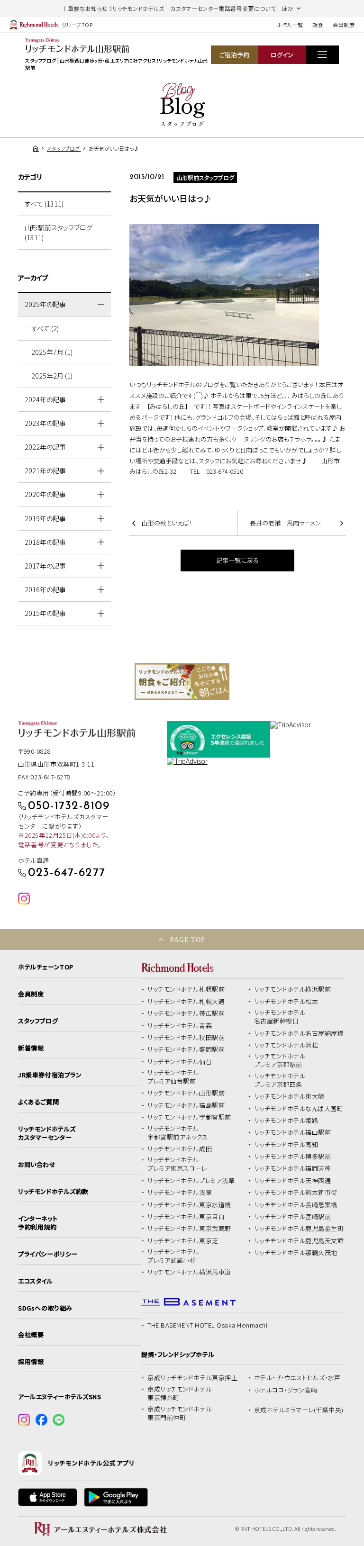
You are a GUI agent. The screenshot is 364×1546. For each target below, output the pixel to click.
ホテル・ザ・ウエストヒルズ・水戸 (297, 1378)
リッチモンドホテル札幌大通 (186, 1001)
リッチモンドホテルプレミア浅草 (191, 1180)
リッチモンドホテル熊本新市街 (295, 1192)
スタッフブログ (38, 1021)
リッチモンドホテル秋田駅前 (186, 1037)
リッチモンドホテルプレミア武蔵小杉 (173, 1256)
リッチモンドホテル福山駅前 (292, 1132)
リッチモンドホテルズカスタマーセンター (46, 1133)
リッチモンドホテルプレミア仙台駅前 (173, 1076)
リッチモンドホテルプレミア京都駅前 (280, 1060)
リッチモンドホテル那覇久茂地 (295, 1252)
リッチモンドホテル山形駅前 (186, 1093)
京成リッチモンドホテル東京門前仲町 (179, 1413)
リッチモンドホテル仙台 (179, 1062)
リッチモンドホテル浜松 (286, 1045)
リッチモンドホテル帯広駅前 (186, 1013)
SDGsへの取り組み (45, 1308)
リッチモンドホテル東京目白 (186, 1216)
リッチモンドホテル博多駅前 (292, 1156)
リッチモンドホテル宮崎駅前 (292, 1216)
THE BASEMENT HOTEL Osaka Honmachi (207, 1325)
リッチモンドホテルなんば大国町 (299, 1108)
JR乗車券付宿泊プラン (50, 1075)
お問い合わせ (36, 1164)
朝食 (317, 24)
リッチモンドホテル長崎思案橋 (295, 1205)
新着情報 (31, 1048)
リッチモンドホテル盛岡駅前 (186, 1049)
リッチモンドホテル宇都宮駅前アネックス (177, 1132)
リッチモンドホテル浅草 (179, 1192)
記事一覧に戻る (237, 560)
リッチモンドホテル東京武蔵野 (189, 1228)
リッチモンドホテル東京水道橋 (189, 1205)
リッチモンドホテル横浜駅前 (292, 989)
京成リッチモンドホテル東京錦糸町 (179, 1393)
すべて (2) (45, 328)
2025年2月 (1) (52, 375)
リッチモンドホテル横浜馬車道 (189, 1272)
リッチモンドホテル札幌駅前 (186, 989)
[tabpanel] (182, 681)
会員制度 (344, 24)
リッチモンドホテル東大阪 (289, 1096)
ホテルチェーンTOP (45, 967)
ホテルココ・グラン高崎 (286, 1390)
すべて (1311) (44, 203)
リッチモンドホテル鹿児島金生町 (299, 1228)
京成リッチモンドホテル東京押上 (192, 1378)
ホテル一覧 (290, 24)
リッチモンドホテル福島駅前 (186, 1105)
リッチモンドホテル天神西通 (292, 1180)
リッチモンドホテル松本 (286, 1001)
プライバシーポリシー (47, 1254)
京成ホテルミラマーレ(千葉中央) (299, 1410)
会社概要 (31, 1334)
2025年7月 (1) (52, 352)
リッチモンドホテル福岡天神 (292, 1168)
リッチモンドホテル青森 (179, 1026)
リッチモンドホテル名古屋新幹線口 (280, 1016)
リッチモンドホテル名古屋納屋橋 (299, 1033)
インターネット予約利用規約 (37, 1222)
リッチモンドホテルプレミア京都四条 (280, 1080)
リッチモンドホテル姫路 (286, 1120)
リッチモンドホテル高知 (286, 1144)
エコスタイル (35, 1281)
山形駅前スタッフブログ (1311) (58, 232)
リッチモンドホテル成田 (179, 1149)
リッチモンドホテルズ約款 (53, 1191)
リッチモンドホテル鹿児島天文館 (299, 1241)
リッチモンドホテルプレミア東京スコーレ (177, 1164)
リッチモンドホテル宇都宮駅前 (189, 1117)
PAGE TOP (187, 939)
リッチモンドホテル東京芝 (182, 1241)
